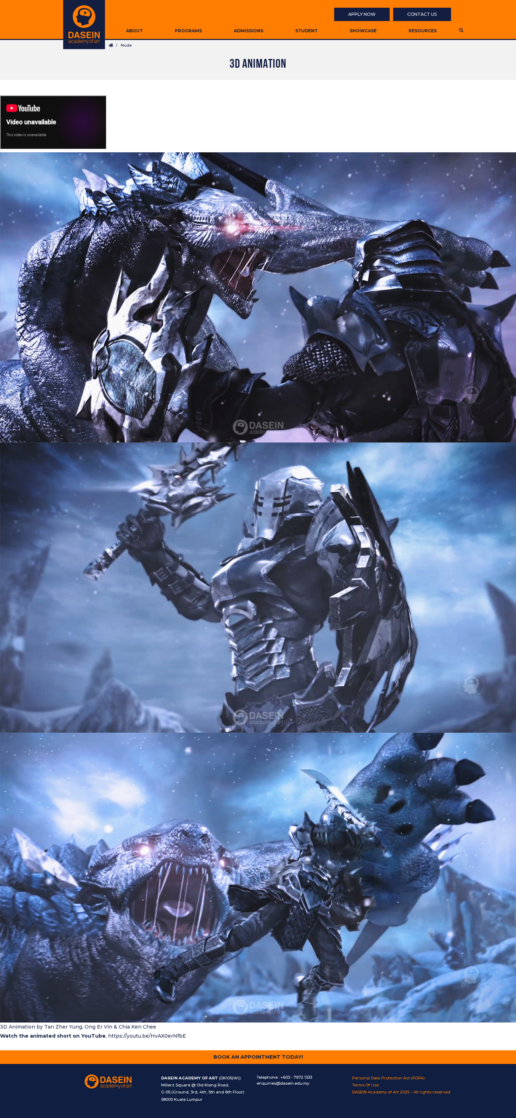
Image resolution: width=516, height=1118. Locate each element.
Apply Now (362, 14)
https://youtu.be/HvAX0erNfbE (147, 1036)
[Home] (84, 24)
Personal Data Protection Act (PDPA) (388, 1078)
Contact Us (422, 14)
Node (126, 45)
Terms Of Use (365, 1085)
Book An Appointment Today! (258, 1057)
